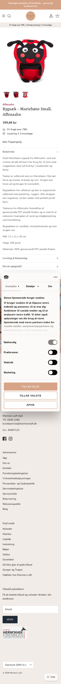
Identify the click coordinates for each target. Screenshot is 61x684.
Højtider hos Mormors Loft (17, 575)
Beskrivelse (8, 151)
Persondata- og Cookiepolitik (19, 483)
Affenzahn (8, 104)
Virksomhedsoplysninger (17, 478)
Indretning (8, 544)
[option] (30, 57)
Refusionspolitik (11, 504)
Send (10, 619)
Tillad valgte (30, 395)
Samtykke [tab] (11, 286)
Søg (5, 458)
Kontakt (7, 468)
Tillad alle (30, 386)
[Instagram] (10, 439)
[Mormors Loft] (30, 16)
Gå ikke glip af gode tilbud (17, 564)
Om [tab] (50, 286)
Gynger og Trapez (12, 569)
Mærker (7, 534)
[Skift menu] (3, 15)
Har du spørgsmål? (12, 266)
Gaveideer (8, 559)
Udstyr (6, 554)
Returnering (9, 498)
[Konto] (50, 15)
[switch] (52, 352)
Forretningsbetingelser (15, 473)
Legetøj (7, 539)
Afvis (31, 404)
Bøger (6, 549)
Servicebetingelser (13, 488)
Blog (5, 509)
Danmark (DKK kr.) (15, 664)
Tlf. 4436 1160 (11, 419)
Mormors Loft (16, 673)
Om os (6, 463)
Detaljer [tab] (30, 286)
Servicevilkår (10, 493)
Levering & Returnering (15, 258)
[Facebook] (4, 439)
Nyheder (7, 528)
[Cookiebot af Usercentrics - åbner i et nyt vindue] (43, 277)
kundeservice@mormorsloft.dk (20, 423)
